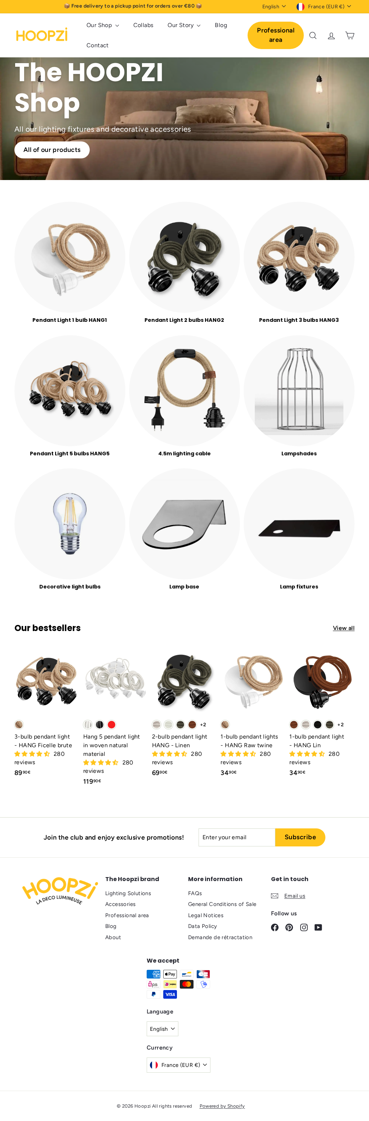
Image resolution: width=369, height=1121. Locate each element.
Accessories (120, 904)
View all (344, 628)
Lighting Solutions (128, 893)
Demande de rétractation (220, 937)
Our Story (181, 25)
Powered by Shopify (222, 1106)
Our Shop (100, 25)
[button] (32, 753)
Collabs (143, 25)
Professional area (275, 35)
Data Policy (202, 926)
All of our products (52, 150)
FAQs (195, 893)
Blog (221, 25)
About (113, 937)
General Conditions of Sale (222, 904)
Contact (97, 45)
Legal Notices (205, 915)
